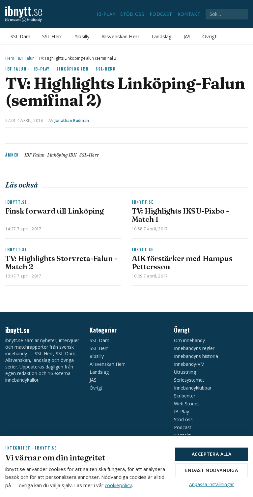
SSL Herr (52, 36)
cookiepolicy (118, 485)
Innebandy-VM (189, 364)
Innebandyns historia (196, 356)
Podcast (161, 14)
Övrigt (209, 36)
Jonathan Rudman (72, 120)
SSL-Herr (106, 68)
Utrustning (185, 372)
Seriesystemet (189, 380)
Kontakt (189, 14)
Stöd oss (132, 14)
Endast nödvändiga (211, 470)
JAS (186, 36)
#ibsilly (82, 36)
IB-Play (106, 14)
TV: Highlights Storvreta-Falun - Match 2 (61, 262)
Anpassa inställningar (211, 484)
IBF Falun (26, 58)
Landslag (162, 36)
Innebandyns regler (194, 348)
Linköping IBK (61, 155)
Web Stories (187, 403)
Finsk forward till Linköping (54, 211)
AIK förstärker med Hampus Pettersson (182, 262)
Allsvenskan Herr (120, 36)
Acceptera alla (211, 454)
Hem (9, 58)
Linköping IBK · (74, 68)
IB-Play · (43, 68)
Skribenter (184, 396)
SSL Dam (20, 36)
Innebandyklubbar (192, 388)
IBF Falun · (17, 68)
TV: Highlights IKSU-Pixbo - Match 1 (180, 215)
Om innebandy (189, 340)
